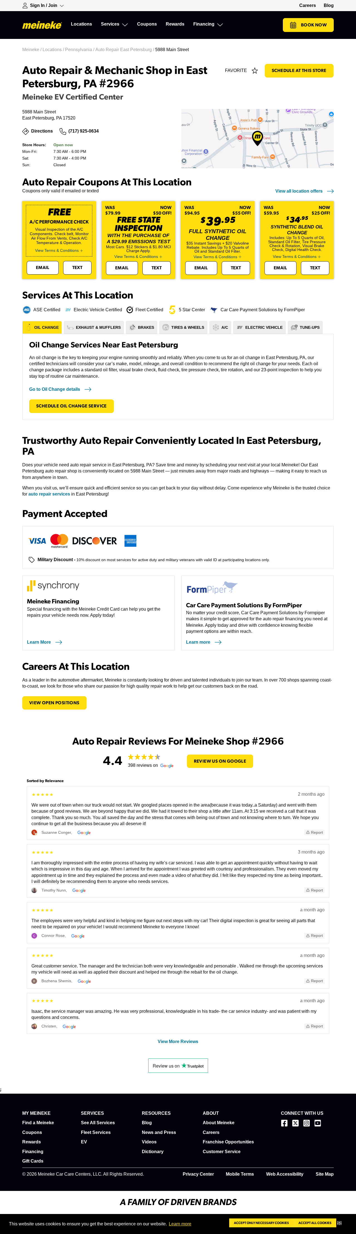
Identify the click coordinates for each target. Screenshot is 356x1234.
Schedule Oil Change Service (71, 406)
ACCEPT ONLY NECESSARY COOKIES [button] (261, 1223)
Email (43, 267)
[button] (340, 1222)
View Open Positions (54, 703)
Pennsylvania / (80, 49)
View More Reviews (178, 1041)
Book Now (314, 25)
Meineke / (32, 49)
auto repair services (49, 494)
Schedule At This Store (299, 70)
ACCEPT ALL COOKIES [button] (315, 1223)
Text (77, 267)
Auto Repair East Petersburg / (125, 49)
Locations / (54, 49)
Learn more (180, 1223)
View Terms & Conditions (57, 250)
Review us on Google (220, 761)
